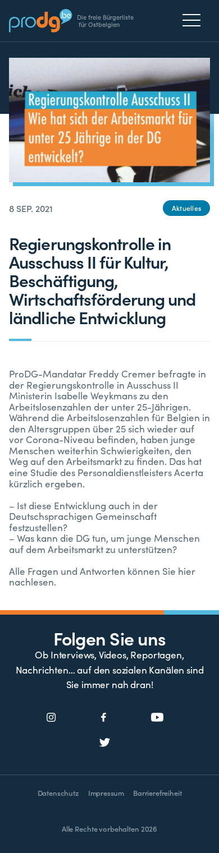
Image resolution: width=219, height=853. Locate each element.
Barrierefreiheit (157, 792)
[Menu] (194, 20)
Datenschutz (58, 792)
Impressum (106, 792)
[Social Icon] (51, 718)
